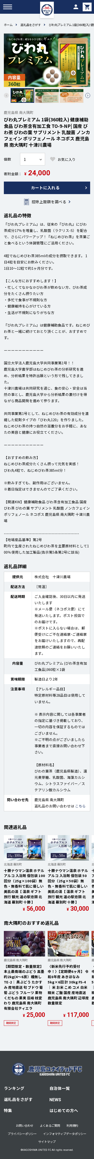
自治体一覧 (59, 1088)
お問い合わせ (24, 1125)
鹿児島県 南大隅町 (19, 112)
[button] (87, 95)
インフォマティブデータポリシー (64, 1134)
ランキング (14, 1088)
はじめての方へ (63, 1110)
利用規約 (72, 1125)
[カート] (87, 6)
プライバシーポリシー (22, 1134)
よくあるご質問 (50, 1125)
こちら (80, 805)
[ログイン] (75, 6)
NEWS (55, 1099)
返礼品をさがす (30, 25)
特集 (8, 1110)
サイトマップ (47, 1141)
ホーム (8, 25)
